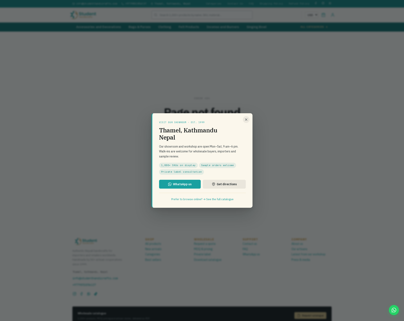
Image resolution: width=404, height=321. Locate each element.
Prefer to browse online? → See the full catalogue (202, 199)
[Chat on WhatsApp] (394, 310)
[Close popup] (246, 119)
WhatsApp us (182, 184)
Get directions (227, 184)
